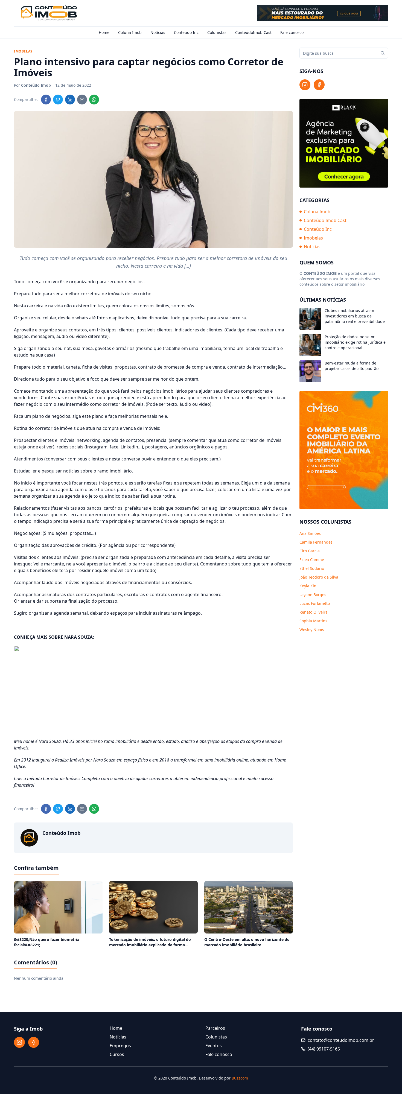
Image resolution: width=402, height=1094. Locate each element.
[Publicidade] (322, 13)
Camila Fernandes (316, 542)
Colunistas (216, 32)
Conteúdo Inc (318, 229)
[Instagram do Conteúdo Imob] (304, 84)
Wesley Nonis (311, 629)
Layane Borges (312, 594)
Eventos (213, 1046)
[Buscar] (382, 53)
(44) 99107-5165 (324, 1049)
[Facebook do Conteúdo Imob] (319, 84)
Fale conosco (292, 32)
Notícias (157, 32)
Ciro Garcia (309, 550)
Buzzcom (240, 1078)
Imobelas (313, 238)
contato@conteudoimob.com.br (341, 1040)
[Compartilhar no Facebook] (46, 99)
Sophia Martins (313, 620)
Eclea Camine (311, 559)
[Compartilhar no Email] (82, 99)
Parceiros (215, 1028)
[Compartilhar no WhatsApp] (94, 99)
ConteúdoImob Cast (253, 32)
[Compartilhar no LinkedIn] (70, 99)
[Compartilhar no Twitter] (58, 99)
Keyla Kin (307, 585)
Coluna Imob (130, 32)
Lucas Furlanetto (314, 603)
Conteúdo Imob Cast (325, 220)
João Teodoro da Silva (318, 577)
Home (104, 32)
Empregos (120, 1046)
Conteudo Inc (186, 32)
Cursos (117, 1054)
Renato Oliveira (313, 612)
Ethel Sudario (311, 568)
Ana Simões (310, 533)
